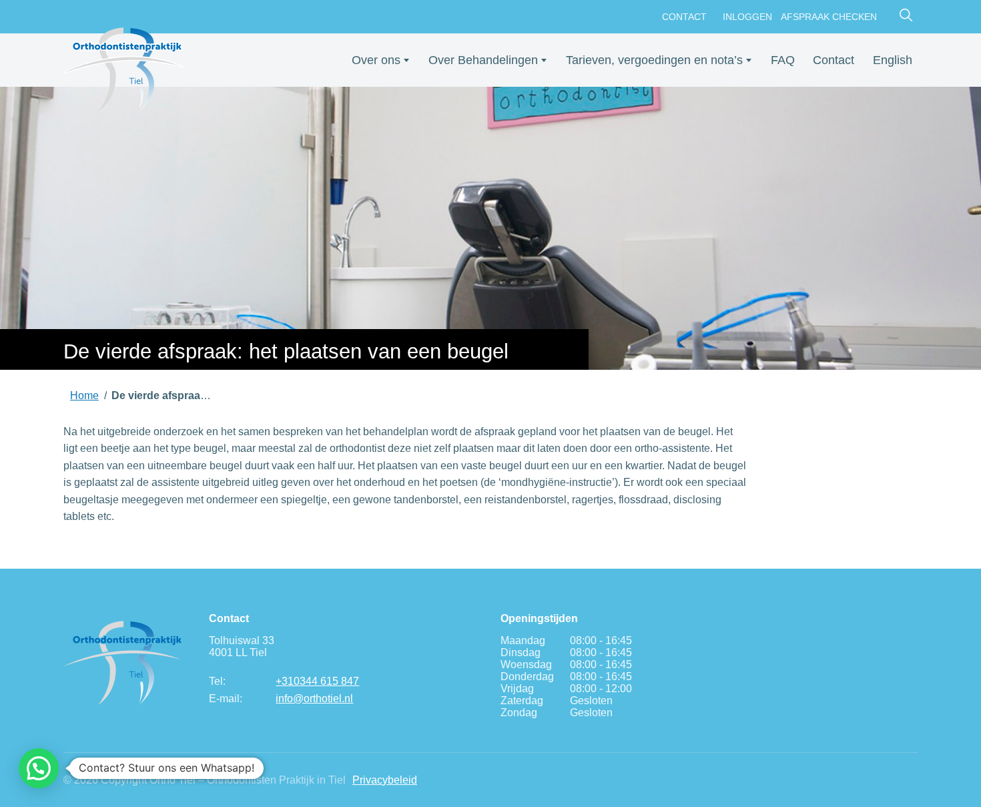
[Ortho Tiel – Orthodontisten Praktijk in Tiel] (123, 70)
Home (84, 395)
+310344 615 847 (317, 681)
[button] (39, 768)
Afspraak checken (829, 16)
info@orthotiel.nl (314, 698)
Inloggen (747, 16)
